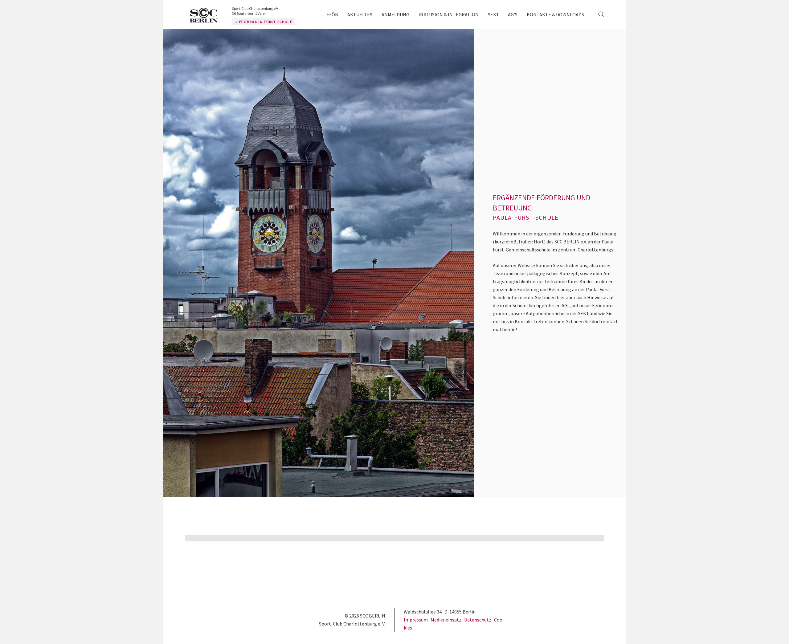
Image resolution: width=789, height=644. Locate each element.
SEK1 (493, 14)
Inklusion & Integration (449, 14)
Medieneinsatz (446, 620)
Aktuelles (359, 14)
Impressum (416, 620)
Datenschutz (477, 620)
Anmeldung (395, 14)
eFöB (332, 14)
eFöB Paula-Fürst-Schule (284, 21)
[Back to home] (216, 16)
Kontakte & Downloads (555, 14)
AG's (512, 14)
